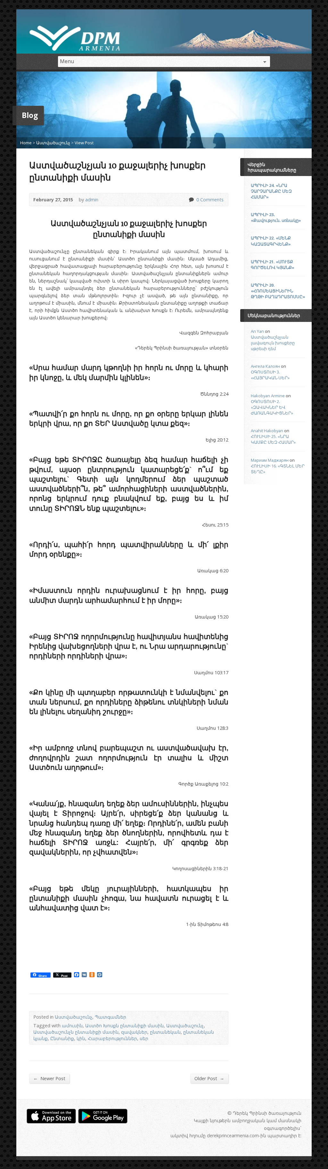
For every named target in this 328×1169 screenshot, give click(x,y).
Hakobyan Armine (268, 396)
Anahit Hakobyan (267, 430)
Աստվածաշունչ (53, 143)
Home (26, 143)
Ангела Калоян (265, 366)
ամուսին (72, 1025)
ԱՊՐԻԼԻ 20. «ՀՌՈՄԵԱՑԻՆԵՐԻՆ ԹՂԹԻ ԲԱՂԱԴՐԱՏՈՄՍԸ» (278, 290)
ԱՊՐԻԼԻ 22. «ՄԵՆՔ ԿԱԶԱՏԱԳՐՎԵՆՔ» (271, 241)
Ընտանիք (62, 1038)
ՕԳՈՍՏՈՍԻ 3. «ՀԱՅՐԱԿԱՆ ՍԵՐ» (270, 375)
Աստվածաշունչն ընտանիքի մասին (76, 1032)
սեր (144, 1038)
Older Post (209, 1078)
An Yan (257, 331)
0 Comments (191, 199)
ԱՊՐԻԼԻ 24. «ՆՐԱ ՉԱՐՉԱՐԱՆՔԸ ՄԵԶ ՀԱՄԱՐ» (271, 191)
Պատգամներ (110, 1017)
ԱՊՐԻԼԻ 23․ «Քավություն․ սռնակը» (276, 217)
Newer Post (49, 1078)
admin (91, 200)
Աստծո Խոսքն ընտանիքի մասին (124, 1025)
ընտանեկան (165, 1032)
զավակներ (134, 1032)
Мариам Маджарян (270, 460)
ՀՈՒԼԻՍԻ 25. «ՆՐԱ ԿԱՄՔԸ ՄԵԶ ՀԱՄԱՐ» (273, 439)
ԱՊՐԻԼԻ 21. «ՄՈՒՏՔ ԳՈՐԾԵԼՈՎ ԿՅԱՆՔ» (272, 264)
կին (81, 1038)
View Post (84, 143)
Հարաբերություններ (112, 1038)
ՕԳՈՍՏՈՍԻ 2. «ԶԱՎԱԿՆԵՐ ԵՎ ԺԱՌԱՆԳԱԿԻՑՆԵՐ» (272, 407)
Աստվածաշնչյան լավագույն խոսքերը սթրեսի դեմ (273, 342)
